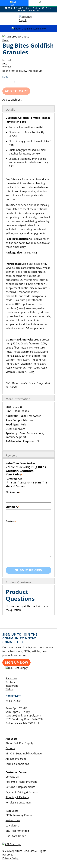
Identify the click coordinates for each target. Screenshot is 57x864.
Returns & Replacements (20, 787)
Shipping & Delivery (17, 797)
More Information (18, 399)
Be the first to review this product (22, 71)
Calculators (12, 825)
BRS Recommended (17, 830)
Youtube (11, 682)
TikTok (9, 689)
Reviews (11, 455)
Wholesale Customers (19, 802)
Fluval (5, 40)
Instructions (13, 820)
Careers (10, 748)
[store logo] (28, 18)
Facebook (11, 678)
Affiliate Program (16, 758)
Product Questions (18, 582)
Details (10, 109)
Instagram (12, 685)
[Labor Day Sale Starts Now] (28, 28)
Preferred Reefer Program (21, 781)
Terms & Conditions (17, 764)
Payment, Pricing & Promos (22, 792)
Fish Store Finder (16, 836)
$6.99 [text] (5, 76)
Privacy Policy (10, 858)
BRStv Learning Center (19, 815)
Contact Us (12, 776)
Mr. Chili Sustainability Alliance (24, 753)
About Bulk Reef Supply (19, 743)
